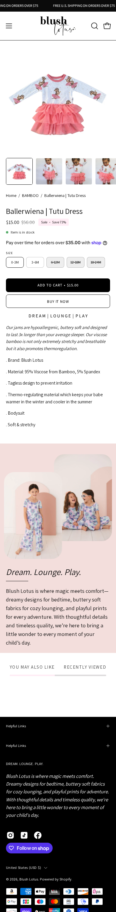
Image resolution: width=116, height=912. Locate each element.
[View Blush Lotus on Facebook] (37, 835)
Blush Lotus (28, 879)
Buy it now (58, 301)
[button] (94, 26)
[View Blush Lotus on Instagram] (10, 835)
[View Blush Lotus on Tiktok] (24, 835)
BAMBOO (30, 195)
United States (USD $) (23, 867)
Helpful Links (16, 725)
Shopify (65, 879)
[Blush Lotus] (58, 26)
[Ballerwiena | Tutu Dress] (19, 171)
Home (11, 195)
